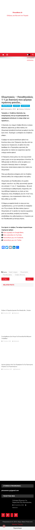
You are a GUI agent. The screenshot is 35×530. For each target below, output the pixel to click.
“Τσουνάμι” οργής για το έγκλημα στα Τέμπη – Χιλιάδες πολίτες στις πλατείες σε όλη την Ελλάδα (7, 279)
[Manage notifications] (4, 526)
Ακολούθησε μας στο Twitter (12, 240)
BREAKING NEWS (7, 105)
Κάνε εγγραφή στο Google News (13, 232)
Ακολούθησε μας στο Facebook (13, 237)
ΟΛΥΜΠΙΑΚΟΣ (25, 105)
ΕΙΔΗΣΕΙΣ (16, 105)
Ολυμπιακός (24, 272)
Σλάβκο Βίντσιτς (20, 275)
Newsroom (16, 313)
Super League (13, 272)
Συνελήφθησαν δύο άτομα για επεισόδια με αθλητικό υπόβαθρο (16, 337)
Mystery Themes (17, 524)
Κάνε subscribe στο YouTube (12, 235)
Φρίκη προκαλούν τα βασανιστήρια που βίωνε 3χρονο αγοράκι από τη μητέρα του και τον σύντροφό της (30, 279)
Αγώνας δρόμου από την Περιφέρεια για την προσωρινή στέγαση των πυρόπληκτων (17, 365)
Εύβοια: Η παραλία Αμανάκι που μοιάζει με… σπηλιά (16, 310)
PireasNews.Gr (17, 12)
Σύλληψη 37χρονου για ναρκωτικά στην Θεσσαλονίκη (21, 501)
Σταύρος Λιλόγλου (24, 109)
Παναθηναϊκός (7, 275)
